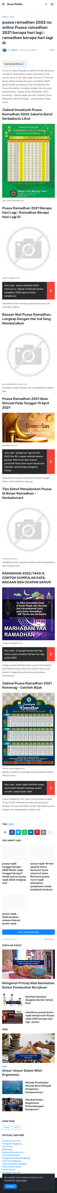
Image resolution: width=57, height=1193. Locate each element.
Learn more (21, 1180)
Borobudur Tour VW (11, 1172)
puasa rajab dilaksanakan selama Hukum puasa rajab (11, 918)
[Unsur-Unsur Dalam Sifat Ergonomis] (28, 1048)
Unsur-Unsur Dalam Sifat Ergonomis (22, 1073)
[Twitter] (18, 832)
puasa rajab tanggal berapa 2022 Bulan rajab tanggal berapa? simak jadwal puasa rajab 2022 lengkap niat (14, 873)
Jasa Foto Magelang (11, 1161)
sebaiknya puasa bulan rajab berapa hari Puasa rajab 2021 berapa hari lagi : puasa (39, 1017)
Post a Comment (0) (28, 932)
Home (5, 17)
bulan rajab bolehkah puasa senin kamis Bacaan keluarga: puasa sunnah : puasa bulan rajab (24, 788)
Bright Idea (7, 1149)
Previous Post (10, 939)
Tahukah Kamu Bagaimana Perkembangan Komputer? (34, 1104)
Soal (16, 1127)
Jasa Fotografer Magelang (14, 1164)
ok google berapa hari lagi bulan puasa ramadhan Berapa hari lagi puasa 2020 (24, 654)
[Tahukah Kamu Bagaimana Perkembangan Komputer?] (12, 1104)
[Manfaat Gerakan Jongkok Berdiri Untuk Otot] (12, 1000)
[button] (3, 4)
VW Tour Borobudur (11, 1155)
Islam (12, 17)
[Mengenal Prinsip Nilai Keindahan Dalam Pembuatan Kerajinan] (28, 964)
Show (19, 64)
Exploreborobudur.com (12, 1152)
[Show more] (49, 832)
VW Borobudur (8, 1169)
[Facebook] (12, 832)
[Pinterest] (37, 832)
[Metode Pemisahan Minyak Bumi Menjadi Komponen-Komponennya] (12, 1087)
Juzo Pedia (15, 4)
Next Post (48, 939)
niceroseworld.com (11, 1141)
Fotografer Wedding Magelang (16, 1158)
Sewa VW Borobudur (11, 1166)
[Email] (43, 832)
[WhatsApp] (24, 832)
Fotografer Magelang (12, 1144)
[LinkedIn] (31, 832)
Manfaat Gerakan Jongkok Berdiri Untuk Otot (39, 1000)
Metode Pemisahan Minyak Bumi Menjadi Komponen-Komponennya (38, 1087)
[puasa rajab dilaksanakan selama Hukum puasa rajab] (14, 903)
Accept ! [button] (10, 1186)
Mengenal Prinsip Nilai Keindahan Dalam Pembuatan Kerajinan (28, 985)
